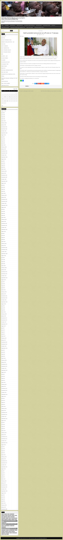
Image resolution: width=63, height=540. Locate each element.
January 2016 (4, 362)
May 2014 (3, 402)
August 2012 (4, 444)
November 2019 (4, 273)
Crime (10, 518)
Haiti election (3, 527)
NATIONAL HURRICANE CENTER (7, 70)
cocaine (9, 516)
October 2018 (4, 299)
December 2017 (4, 317)
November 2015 (4, 366)
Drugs (2, 519)
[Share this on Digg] (45, 83)
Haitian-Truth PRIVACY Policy (39, 27)
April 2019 (3, 287)
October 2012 (4, 440)
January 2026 (4, 124)
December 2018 (4, 295)
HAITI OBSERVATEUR (5, 47)
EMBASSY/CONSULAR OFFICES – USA (8, 41)
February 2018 (4, 313)
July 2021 (3, 233)
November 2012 (4, 438)
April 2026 (3, 118)
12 (9, 96)
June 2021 (3, 235)
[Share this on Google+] (38, 83)
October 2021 (4, 227)
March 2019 (4, 289)
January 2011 (4, 482)
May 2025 (3, 140)
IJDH (2, 53)
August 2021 (4, 231)
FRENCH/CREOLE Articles (5, 27)
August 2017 (4, 326)
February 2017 (4, 338)
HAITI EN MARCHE (5, 45)
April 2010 (3, 501)
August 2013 (4, 420)
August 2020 (4, 255)
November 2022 (4, 201)
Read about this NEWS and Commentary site (18, 27)
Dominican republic (14, 518)
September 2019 (4, 277)
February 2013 (4, 432)
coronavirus (12, 516)
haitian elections (7, 525)
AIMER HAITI (4, 35)
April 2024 (3, 167)
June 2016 (3, 352)
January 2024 (4, 173)
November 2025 (4, 128)
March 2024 (4, 169)
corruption (3, 518)
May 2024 (3, 165)
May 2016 (3, 354)
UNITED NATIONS (5, 81)
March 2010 (4, 503)
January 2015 (4, 386)
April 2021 (3, 239)
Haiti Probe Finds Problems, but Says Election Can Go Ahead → (51, 90)
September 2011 (4, 466)
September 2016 (4, 348)
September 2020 (4, 253)
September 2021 (4, 229)
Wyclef (7, 534)
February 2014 (4, 408)
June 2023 (3, 187)
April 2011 (3, 476)
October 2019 (4, 275)
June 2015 (3, 376)
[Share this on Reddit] (42, 83)
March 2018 (4, 311)
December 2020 (4, 247)
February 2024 (4, 171)
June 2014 (3, 400)
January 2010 (4, 507)
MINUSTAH (3, 68)
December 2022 (4, 199)
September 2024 (4, 157)
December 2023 (4, 175)
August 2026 (4, 110)
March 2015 (4, 382)
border (6, 515)
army (8, 514)
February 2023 (4, 195)
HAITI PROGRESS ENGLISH (6, 49)
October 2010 (4, 488)
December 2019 (4, 271)
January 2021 (4, 245)
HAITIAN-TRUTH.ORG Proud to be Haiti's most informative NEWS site (13, 18)
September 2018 (4, 301)
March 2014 (4, 406)
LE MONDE (3, 60)
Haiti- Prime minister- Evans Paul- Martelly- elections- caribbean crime (9, 524)
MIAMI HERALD (4, 66)
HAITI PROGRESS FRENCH (6, 51)
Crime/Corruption (20, 25)
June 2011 (3, 472)
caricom (13, 515)
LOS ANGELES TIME (5, 64)
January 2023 (4, 197)
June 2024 (3, 163)
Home (2, 25)
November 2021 (4, 225)
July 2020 (3, 257)
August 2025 (4, 134)
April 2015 (3, 380)
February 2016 (4, 360)
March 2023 (4, 193)
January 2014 (4, 410)
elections (13, 519)
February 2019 (4, 291)
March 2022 (4, 217)
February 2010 (4, 505)
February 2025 (4, 146)
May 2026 (3, 116)
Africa (2, 514)
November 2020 (4, 249)
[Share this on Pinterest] (40, 83)
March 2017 (4, 336)
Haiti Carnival (12, 525)
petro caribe (3, 532)
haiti (15, 519)
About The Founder (30, 27)
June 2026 (3, 114)
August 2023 (4, 183)
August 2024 (4, 159)
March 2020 (4, 265)
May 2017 (3, 332)
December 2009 (4, 509)
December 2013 (4, 412)
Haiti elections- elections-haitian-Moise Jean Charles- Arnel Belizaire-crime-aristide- (9, 528)
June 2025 (3, 138)
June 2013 (3, 424)
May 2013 (3, 426)
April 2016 (3, 356)
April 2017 (3, 334)
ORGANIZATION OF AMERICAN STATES (8, 74)
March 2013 (4, 430)
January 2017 (4, 340)
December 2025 (4, 126)
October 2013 (4, 416)
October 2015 (4, 368)
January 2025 (4, 148)
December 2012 (4, 436)
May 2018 (3, 309)
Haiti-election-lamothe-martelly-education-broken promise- (9, 521)
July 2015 (3, 374)
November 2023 (4, 177)
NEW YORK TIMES (5, 72)
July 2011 (3, 470)
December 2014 (4, 388)
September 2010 (4, 490)
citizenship (5, 516)
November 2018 (4, 297)
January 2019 (4, 293)
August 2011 (4, 468)
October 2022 (4, 203)
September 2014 (4, 394)
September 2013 (4, 418)
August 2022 (4, 207)
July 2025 (3, 136)
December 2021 (4, 223)
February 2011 (4, 480)
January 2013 (4, 434)
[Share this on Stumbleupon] (43, 83)
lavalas (16, 530)
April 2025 (3, 142)
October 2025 (4, 130)
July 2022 (3, 209)
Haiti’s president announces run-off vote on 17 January (40, 33)
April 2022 (3, 215)
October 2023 (4, 179)
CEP (2, 516)
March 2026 (4, 120)
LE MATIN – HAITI (5, 55)
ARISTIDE (3, 37)
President (7, 532)
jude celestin (3, 530)
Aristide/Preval (12, 25)
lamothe (7, 530)
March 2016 (4, 358)
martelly (3, 531)
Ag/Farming (7, 25)
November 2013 (4, 414)
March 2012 (4, 454)
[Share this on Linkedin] (47, 83)
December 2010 (4, 484)
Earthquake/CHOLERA (46, 25)
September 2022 (4, 205)
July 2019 (3, 281)
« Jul (2, 105)
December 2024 (4, 150)
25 (7, 100)
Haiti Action (3, 43)
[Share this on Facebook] (37, 83)
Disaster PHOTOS (39, 25)
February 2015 (4, 384)
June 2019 (3, 283)
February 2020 (4, 267)
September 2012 (4, 442)
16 (2, 98)
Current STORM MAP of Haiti (6, 39)
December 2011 (4, 460)
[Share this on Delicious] (48, 83)
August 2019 (4, 279)
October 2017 (4, 321)
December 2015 (4, 364)
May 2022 (3, 213)
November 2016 (4, 344)
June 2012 (3, 448)
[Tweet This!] (35, 83)
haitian (3, 525)
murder (10, 531)
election (9, 519)
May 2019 (3, 285)
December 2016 (4, 342)
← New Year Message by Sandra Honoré (26, 90)
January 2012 (4, 458)
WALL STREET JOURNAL (6, 83)
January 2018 (4, 315)
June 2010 (3, 497)
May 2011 (3, 474)
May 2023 (3, 189)
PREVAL (3, 76)
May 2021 (3, 237)
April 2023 (3, 191)
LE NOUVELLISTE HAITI (6, 62)
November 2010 (4, 486)
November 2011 (4, 462)
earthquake (6, 519)
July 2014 (3, 398)
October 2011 (4, 464)
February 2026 (4, 122)
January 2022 (4, 221)
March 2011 (4, 478)
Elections (53, 25)
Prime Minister (15, 532)
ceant (16, 515)
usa (5, 534)
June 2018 (3, 307)
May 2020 (3, 261)
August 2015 (4, 372)
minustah (6, 531)
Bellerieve (3, 515)
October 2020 (4, 251)
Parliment (13, 531)
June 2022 (3, 211)
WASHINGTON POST (5, 85)
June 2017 (3, 330)
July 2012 (3, 446)
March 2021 (4, 241)
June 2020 (3, 259)
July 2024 (3, 161)
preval (11, 532)
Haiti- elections (4, 522)
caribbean (9, 515)
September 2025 (4, 132)
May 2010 (3, 499)
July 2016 (3, 350)
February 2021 (4, 243)
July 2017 (3, 328)
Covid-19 (7, 518)
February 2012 (4, 456)
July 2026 (3, 112)
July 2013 (3, 422)
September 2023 (4, 181)
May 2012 (3, 450)
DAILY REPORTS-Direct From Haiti (29, 25)
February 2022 (4, 219)
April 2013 (3, 428)
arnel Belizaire (12, 514)
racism (3, 534)
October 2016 (4, 346)
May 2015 (3, 378)
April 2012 (3, 452)
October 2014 (4, 392)
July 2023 (3, 185)
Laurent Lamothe (11, 530)
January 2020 (4, 269)
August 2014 (4, 396)
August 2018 (4, 303)
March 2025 (4, 144)
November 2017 (4, 319)
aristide (5, 514)
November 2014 (4, 390)
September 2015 (4, 370)
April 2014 (3, 404)
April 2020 (3, 263)
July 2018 (3, 305)
